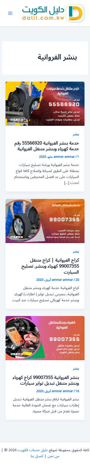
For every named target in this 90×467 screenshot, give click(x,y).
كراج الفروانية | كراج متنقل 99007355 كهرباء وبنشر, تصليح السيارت (50, 266)
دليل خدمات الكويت (33, 450)
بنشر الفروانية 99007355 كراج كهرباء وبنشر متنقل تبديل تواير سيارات (46, 380)
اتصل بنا (37, 456)
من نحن (53, 456)
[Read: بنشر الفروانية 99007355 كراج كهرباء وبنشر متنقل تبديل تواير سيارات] (45, 338)
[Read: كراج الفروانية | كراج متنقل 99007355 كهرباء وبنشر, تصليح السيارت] (45, 221)
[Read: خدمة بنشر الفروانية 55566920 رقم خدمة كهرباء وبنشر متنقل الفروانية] (45, 103)
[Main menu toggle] (10, 13)
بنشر (76, 134)
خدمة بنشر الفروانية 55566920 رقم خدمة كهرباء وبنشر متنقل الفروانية (46, 146)
